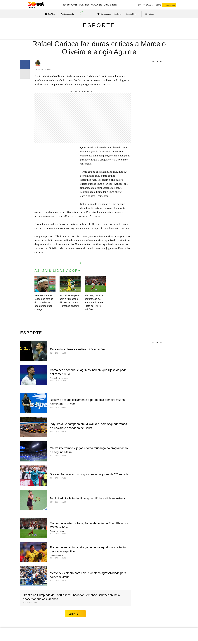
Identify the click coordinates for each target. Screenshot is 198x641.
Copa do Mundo (131, 14)
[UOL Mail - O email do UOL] (146, 5)
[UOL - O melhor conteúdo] (35, 5)
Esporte (99, 25)
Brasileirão (117, 14)
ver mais (73, 614)
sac (140, 5)
